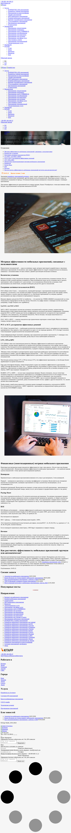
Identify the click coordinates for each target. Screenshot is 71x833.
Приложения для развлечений (17, 41)
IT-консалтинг (12, 25)
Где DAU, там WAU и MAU (12, 156)
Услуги (6, 8)
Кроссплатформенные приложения (12, 699)
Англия (3, 668)
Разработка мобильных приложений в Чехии (18, 639)
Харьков (3, 680)
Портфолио (8, 45)
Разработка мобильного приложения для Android (19, 622)
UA (5, 63)
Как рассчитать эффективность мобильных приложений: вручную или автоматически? (30, 170)
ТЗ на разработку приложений (17, 21)
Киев (2, 678)
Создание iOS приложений (9, 696)
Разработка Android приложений (18, 11)
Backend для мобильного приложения (20, 19)
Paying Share (8, 165)
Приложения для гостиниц (16, 36)
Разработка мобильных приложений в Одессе (18, 632)
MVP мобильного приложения (17, 16)
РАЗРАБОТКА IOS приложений (18, 9)
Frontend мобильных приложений (18, 18)
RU (5, 61)
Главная (6, 132)
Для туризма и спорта (15, 40)
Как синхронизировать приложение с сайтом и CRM (21, 579)
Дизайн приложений (14, 14)
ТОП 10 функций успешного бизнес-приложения (20, 581)
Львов (3, 685)
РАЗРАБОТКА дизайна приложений (16, 620)
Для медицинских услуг (15, 43)
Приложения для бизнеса (16, 30)
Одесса (3, 683)
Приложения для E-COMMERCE (18, 31)
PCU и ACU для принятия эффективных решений (19, 158)
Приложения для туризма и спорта (15, 617)
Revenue (7, 168)
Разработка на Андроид (8, 692)
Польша (3, 663)
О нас (10, 48)
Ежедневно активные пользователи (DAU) (17, 155)
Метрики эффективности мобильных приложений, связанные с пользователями (28, 151)
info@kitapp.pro (5, 3)
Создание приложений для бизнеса (15, 644)
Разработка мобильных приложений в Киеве (18, 630)
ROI (5, 166)
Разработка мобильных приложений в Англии (19, 625)
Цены (10, 50)
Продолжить (21, 743)
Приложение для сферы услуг (17, 38)
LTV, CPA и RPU (9, 160)
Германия (4, 667)
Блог (9, 55)
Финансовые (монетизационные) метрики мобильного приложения (24, 161)
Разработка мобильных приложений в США (18, 635)
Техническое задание (7, 705)
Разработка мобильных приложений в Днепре (19, 629)
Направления (8, 26)
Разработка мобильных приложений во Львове (19, 640)
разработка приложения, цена (51, 562)
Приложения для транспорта (17, 35)
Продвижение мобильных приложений (16, 619)
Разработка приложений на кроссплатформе (18, 642)
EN (5, 64)
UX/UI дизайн (5, 702)
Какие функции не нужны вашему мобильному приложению (23, 578)
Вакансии (11, 53)
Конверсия (7, 163)
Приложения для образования (17, 33)
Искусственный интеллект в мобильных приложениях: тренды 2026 (26, 583)
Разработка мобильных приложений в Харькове (19, 637)
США (2, 670)
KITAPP (7, 46)
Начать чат (21, 761)
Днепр (3, 681)
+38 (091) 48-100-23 (7, 1)
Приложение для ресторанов (17, 28)
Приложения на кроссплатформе (18, 13)
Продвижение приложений (16, 23)
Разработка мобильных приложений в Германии (19, 627)
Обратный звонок (6, 58)
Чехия (3, 665)
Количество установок (11, 153)
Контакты (11, 51)
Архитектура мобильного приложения (16, 576)
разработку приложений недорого (18, 176)
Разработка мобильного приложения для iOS (18, 624)
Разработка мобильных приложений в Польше (19, 634)
